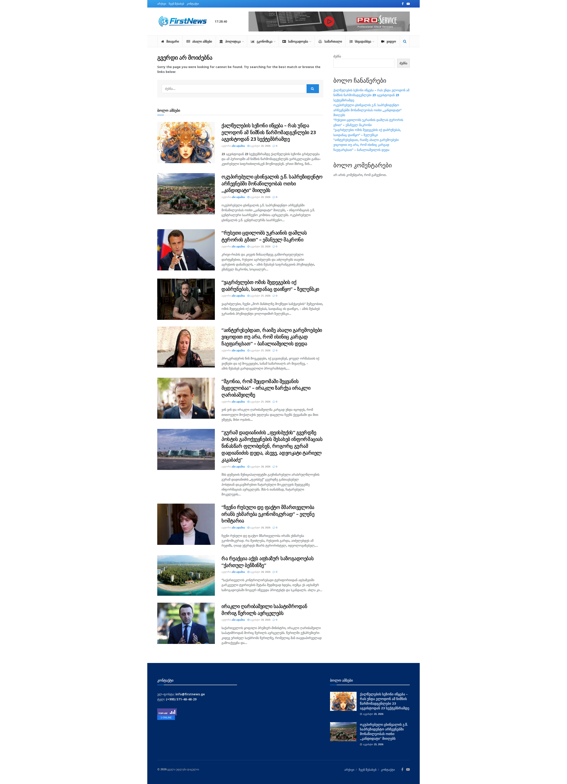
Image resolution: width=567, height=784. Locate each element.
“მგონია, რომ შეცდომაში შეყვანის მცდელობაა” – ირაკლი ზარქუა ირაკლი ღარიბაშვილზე (265, 388)
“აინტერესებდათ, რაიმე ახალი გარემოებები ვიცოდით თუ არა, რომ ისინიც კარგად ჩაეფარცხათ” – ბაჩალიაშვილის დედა (271, 337)
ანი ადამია (238, 145)
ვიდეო (391, 41)
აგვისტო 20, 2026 (259, 466)
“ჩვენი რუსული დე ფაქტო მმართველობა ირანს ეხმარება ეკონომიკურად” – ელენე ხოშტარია (267, 514)
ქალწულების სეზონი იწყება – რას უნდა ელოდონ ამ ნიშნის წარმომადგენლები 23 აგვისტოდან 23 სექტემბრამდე (268, 132)
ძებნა (337, 56)
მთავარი (172, 41)
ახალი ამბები (202, 41)
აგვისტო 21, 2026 (259, 295)
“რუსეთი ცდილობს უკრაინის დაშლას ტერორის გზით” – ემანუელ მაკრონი (264, 236)
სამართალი (333, 41)
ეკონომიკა (264, 41)
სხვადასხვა (363, 41)
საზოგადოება (298, 41)
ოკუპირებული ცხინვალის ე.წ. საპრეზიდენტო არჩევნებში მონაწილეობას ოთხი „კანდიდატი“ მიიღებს (271, 183)
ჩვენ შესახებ (176, 4)
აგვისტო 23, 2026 (259, 145)
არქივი (161, 4)
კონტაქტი (193, 4)
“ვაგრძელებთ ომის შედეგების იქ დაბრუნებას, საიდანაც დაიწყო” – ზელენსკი (270, 285)
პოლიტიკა (233, 41)
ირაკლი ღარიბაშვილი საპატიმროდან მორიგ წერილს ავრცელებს (264, 609)
